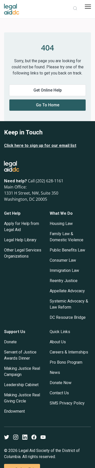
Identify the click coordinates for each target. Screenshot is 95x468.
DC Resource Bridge (68, 317)
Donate (10, 341)
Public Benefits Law (67, 250)
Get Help (12, 213)
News (55, 372)
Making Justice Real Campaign (22, 371)
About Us (58, 341)
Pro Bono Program (66, 362)
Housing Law (61, 223)
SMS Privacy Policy (67, 403)
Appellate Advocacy (67, 290)
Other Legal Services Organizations (22, 253)
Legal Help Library (20, 239)
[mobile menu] (88, 7)
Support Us (14, 331)
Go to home (47, 105)
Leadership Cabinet (21, 384)
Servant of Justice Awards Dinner (20, 355)
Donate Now (60, 382)
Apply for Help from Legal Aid (21, 226)
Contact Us (59, 392)
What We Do (61, 213)
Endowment (14, 411)
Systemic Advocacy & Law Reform (69, 304)
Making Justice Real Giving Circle (22, 398)
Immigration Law (64, 270)
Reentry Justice (64, 280)
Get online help (47, 90)
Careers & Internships (69, 352)
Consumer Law (63, 260)
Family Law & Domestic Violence (66, 236)
